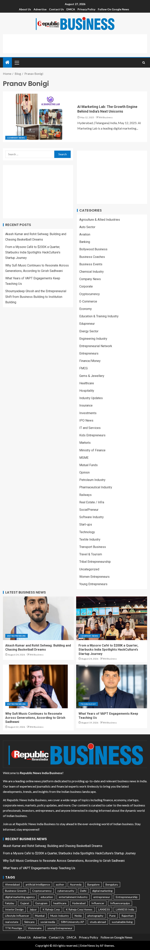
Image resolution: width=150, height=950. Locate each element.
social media (47, 922)
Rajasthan (127, 915)
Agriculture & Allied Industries (99, 219)
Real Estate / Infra (91, 502)
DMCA (70, 9)
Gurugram (41, 903)
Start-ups (85, 524)
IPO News (86, 420)
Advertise (40, 9)
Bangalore (93, 884)
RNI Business (106, 117)
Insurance (86, 405)
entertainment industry (73, 897)
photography (95, 915)
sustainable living (122, 922)
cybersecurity (65, 890)
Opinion (84, 472)
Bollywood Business (93, 249)
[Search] (143, 62)
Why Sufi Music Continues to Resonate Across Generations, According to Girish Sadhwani (35, 718)
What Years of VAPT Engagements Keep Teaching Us (39, 868)
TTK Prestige (13, 928)
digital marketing (102, 890)
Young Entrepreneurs (93, 584)
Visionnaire (35, 928)
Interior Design (14, 909)
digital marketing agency (20, 897)
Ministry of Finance (92, 450)
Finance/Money (90, 361)
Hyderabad (79, 903)
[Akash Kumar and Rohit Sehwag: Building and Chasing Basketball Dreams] (38, 618)
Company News (16, 138)
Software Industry (91, 517)
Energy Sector (88, 331)
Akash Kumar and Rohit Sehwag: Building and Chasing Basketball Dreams (52, 846)
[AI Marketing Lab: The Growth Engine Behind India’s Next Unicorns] (39, 116)
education (47, 897)
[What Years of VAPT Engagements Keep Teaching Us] (111, 686)
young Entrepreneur (59, 928)
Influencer (97, 903)
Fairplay (9, 903)
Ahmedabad (12, 884)
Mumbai (40, 915)
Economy (85, 309)
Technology (87, 532)
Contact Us (56, 9)
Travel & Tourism (90, 554)
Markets (85, 443)
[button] (17, 62)
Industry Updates (91, 398)
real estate (11, 922)
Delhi (83, 890)
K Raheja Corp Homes (79, 909)
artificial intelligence (38, 884)
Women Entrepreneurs (94, 577)
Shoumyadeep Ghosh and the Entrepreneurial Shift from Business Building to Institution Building (35, 296)
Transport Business (92, 547)
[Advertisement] (75, 43)
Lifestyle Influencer (17, 915)
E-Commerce (88, 301)
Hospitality (86, 391)
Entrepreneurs (88, 353)
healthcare (59, 903)
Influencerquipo (120, 903)
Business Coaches (92, 257)
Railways (85, 495)
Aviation (84, 234)
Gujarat (24, 903)
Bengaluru (111, 884)
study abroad (98, 922)
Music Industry (59, 915)
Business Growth (15, 890)
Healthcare (86, 383)
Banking (84, 242)
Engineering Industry (93, 338)
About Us (25, 9)
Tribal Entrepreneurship (95, 562)
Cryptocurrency (89, 294)
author (60, 884)
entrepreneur (101, 897)
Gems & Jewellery (91, 376)
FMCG (83, 368)
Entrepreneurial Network (95, 346)
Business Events (90, 264)
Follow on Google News (113, 9)
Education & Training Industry (99, 316)
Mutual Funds (88, 465)
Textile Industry (89, 539)
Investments (87, 413)
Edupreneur (87, 323)
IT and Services (90, 428)
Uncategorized (89, 569)
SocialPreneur (88, 510)
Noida (78, 915)
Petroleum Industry (92, 480)
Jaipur (33, 909)
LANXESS (104, 909)
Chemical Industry (91, 271)
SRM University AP (72, 922)
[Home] (7, 62)
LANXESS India (125, 909)
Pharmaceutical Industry (95, 487)
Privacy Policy (86, 9)
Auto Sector (87, 227)
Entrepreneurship (127, 897)
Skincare (29, 922)
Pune (112, 915)
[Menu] (17, 62)
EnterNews (87, 945)
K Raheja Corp (51, 909)
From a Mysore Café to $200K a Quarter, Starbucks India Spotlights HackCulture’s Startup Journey (32, 252)
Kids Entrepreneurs (92, 435)
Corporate (86, 286)
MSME (83, 458)
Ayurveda (75, 884)
